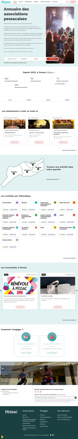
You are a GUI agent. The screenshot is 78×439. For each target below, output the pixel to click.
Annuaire (42, 414)
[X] (38, 392)
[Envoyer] (75, 398)
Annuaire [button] (21, 1)
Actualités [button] (36, 1)
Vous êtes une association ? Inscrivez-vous (15, 62)
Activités (48, 99)
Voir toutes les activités (52, 179)
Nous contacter (44, 426)
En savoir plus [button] (14, 142)
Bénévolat (42, 419)
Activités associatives (45, 417)
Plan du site (26, 417)
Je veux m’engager (60, 83)
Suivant (77, 291)
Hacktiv (46, 435)
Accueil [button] (15, 1)
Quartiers (29, 99)
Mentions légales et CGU (29, 425)
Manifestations (43, 421)
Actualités (42, 424)
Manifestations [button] (28, 1)
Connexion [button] (72, 1)
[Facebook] (35, 392)
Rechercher (52, 58)
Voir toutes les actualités (69, 320)
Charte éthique (26, 423)
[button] (67, 2)
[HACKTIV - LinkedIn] (53, 435)
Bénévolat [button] (54, 1)
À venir (10, 99)
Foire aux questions (62, 414)
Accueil (24, 414)
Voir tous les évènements (69, 150)
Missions (67, 99)
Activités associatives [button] (45, 1)
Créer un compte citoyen (63, 419)
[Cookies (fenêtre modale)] (2, 437)
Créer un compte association (64, 417)
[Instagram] (41, 392)
